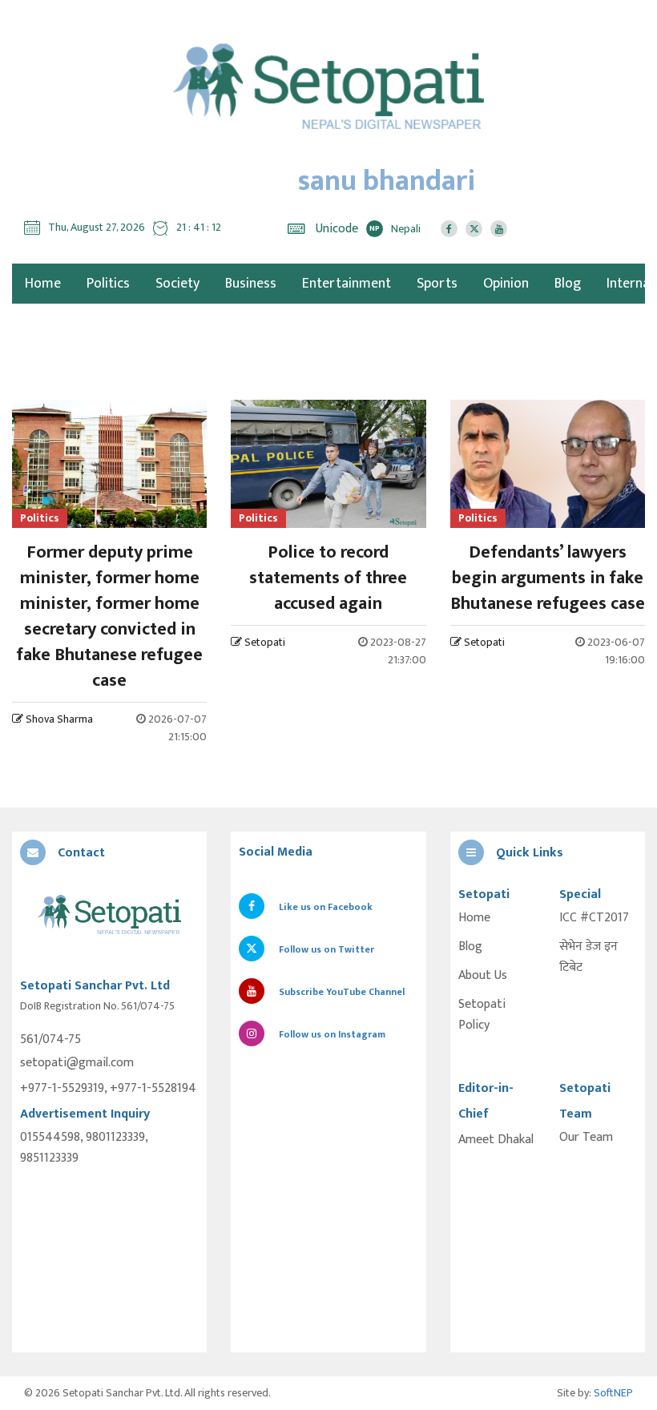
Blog (567, 284)
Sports (437, 284)
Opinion (506, 284)
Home (474, 918)
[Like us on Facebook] (449, 228)
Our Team (586, 1137)
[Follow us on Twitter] (474, 228)
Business (250, 284)
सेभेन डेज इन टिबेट (588, 957)
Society (177, 284)
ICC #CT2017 (594, 918)
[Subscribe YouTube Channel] (498, 228)
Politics (108, 284)
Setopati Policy (482, 1015)
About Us (482, 975)
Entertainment (346, 284)
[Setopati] (109, 915)
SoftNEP (613, 1393)
